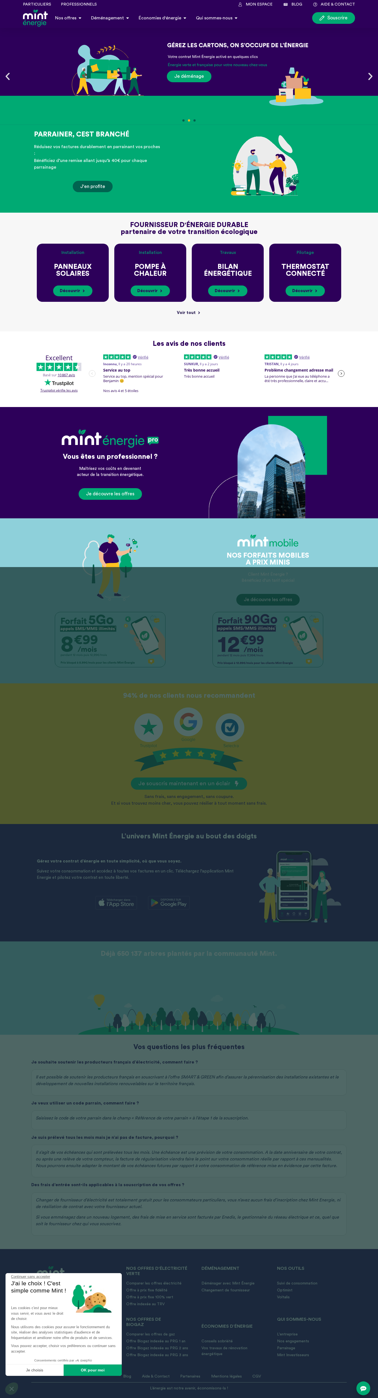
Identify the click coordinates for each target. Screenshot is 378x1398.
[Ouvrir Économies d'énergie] (185, 18)
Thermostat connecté (305, 270)
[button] (11, 1388)
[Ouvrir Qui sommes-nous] (236, 18)
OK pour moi (93, 1370)
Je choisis (34, 1370)
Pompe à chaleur (150, 270)
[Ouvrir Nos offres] (80, 18)
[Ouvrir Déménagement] (127, 18)
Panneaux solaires (73, 270)
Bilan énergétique (228, 270)
